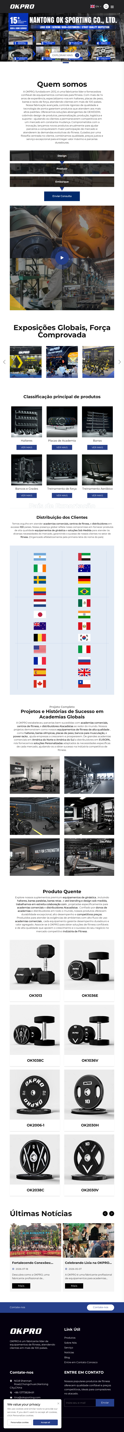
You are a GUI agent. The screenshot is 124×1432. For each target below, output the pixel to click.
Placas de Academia (62, 440)
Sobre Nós (70, 1342)
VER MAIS (26, 447)
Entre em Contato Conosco (81, 1362)
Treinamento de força (62, 488)
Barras (97, 440)
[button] (58, 62)
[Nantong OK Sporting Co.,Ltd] (22, 6)
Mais (21, 1285)
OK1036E (90, 995)
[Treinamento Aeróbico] (97, 469)
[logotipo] (26, 1330)
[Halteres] (26, 421)
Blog (67, 1357)
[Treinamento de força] (62, 469)
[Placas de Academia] (62, 421)
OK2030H (90, 1125)
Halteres (26, 440)
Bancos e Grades (26, 488)
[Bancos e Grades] (26, 469)
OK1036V (90, 1060)
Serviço (68, 1347)
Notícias (69, 1352)
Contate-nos (100, 1307)
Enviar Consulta (62, 196)
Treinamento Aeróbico (97, 488)
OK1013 (35, 995)
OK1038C (35, 1060)
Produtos (69, 1337)
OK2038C (35, 1190)
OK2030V (90, 1190)
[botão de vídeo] (62, 258)
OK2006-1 (35, 1125)
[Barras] (97, 421)
